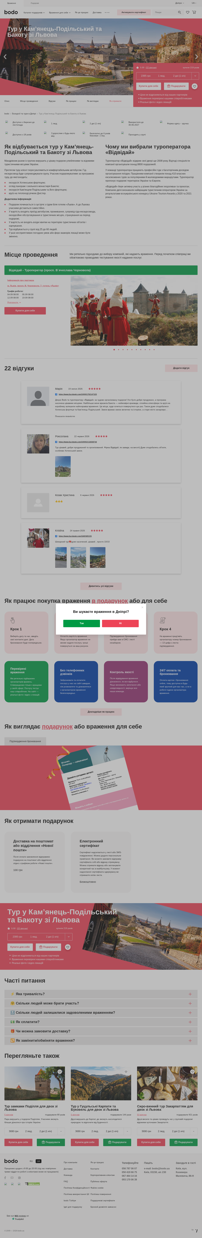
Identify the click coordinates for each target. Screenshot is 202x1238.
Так (82, 623)
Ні (120, 623)
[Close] (142, 607)
